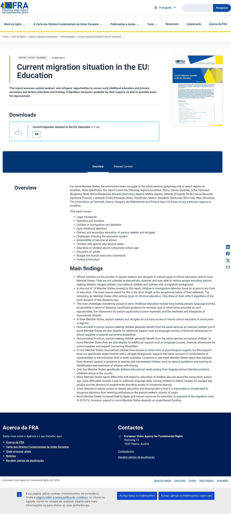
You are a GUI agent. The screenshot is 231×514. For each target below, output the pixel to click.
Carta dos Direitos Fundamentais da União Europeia (37, 447)
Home (5, 37)
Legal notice (179, 480)
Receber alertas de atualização (25, 460)
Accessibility (222, 480)
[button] (228, 246)
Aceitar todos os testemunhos (137, 495)
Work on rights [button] (13, 24)
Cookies (192, 480)
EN (36, 134)
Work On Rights (19, 37)
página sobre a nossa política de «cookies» (62, 497)
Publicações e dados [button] (122, 24)
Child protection (67, 37)
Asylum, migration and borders (43, 37)
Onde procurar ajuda (18, 451)
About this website (162, 480)
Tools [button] (150, 24)
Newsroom (172, 24)
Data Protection (206, 480)
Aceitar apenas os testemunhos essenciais (186, 495)
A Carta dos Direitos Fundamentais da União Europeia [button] (66, 24)
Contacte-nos (126, 451)
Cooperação (194, 24)
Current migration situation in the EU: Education (99, 37)
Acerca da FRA (218, 24)
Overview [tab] (98, 166)
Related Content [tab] (123, 166)
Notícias (11, 456)
